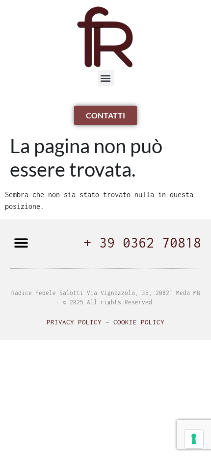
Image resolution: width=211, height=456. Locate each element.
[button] (106, 78)
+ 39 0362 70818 (142, 242)
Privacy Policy (74, 322)
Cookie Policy (138, 322)
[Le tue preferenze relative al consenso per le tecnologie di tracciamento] (194, 439)
